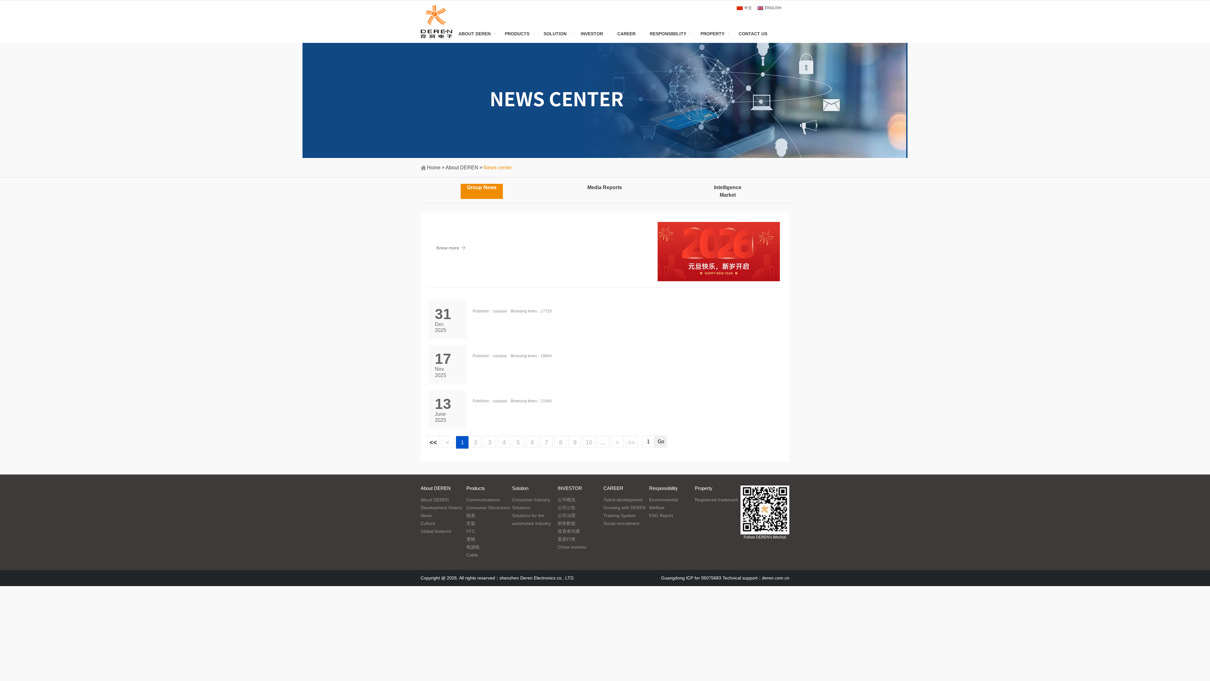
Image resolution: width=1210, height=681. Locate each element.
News (426, 515)
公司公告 (566, 507)
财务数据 (566, 523)
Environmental (663, 499)
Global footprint (436, 531)
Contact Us (753, 33)
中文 (748, 8)
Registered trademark (716, 499)
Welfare (657, 507)
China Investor (572, 547)
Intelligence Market (727, 191)
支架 (470, 523)
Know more (447, 247)
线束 (470, 515)
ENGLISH (773, 8)
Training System (619, 515)
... (603, 442)
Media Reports (604, 187)
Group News (482, 187)
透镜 (470, 539)
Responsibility (668, 33)
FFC (470, 531)
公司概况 (566, 499)
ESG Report (661, 515)
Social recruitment (621, 523)
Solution (555, 33)
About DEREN (474, 33)
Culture (428, 523)
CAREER (626, 33)
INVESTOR (592, 33)
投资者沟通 (569, 531)
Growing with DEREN (624, 507)
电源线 (473, 547)
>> (631, 442)
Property (712, 33)
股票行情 (566, 539)
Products (517, 33)
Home (434, 167)
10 (588, 442)
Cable (472, 554)
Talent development (622, 499)
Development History (441, 507)
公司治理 (566, 515)
